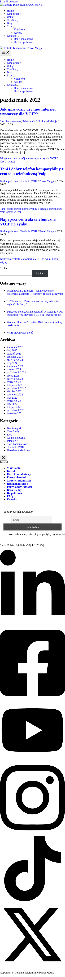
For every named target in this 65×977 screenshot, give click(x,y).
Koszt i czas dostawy (19, 474)
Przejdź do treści (9, 1)
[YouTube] (32, 758)
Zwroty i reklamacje (19, 480)
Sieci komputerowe (10, 121)
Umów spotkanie (23, 42)
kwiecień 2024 (15, 366)
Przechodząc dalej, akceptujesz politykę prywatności (36, 534)
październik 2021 (16, 410)
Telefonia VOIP (31, 121)
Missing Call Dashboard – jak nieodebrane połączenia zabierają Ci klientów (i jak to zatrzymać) (35, 292)
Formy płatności (16, 477)
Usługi (10, 16)
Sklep (10, 26)
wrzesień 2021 (15, 413)
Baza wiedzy (14, 489)
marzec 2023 (14, 381)
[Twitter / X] (32, 966)
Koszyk (11, 471)
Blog (9, 23)
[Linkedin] (32, 623)
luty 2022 (12, 403)
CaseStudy (13, 20)
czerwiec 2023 (15, 378)
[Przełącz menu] (14, 27)
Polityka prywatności (19, 486)
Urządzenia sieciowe (18, 450)
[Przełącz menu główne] (5, 52)
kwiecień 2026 (15, 347)
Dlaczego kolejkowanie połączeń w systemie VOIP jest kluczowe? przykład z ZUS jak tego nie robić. (35, 313)
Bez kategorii (14, 428)
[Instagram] (32, 834)
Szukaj (3, 268)
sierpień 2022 (14, 391)
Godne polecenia (9, 181)
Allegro (18, 32)
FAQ (9, 434)
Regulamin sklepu (17, 483)
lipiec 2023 (13, 375)
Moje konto (13, 467)
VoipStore (19, 29)
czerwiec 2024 (15, 359)
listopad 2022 (14, 385)
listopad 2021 (14, 407)
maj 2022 (12, 397)
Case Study (13, 431)
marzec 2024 (14, 369)
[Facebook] (32, 699)
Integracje (12, 440)
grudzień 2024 (15, 356)
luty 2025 (12, 350)
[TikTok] (32, 900)
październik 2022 (16, 388)
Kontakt (11, 35)
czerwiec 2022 (15, 394)
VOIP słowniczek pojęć (20, 332)
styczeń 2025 (14, 353)
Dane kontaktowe (23, 38)
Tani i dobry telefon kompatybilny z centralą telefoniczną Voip (32, 171)
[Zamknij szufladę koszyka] (3, 458)
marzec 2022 (14, 400)
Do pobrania (14, 493)
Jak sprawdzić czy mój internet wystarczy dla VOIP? (28, 111)
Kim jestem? (14, 13)
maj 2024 (12, 363)
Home (10, 10)
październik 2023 (16, 372)
